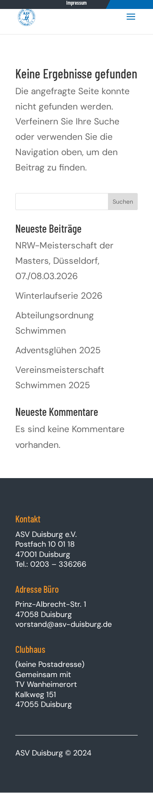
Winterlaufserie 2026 (58, 296)
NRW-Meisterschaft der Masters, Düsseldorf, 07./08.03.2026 (64, 260)
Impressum (76, 3)
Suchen (123, 201)
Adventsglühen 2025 (58, 350)
